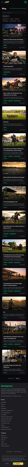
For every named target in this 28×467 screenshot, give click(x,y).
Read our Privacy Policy (16, 460)
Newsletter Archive (6, 421)
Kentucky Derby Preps (6, 416)
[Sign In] (25, 2)
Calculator (3, 408)
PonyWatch (4, 414)
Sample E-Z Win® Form (7, 410)
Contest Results (5, 427)
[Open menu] (2, 2)
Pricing (2, 425)
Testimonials (4, 437)
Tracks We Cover (5, 423)
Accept (18, 463)
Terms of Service (18, 451)
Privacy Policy (10, 451)
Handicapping (5, 20)
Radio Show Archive (6, 429)
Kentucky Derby (13, 20)
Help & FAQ (4, 444)
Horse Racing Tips (5, 412)
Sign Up (3, 439)
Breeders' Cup (6, 18)
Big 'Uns (3, 404)
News (19, 20)
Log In (2, 441)
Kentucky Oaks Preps (6, 419)
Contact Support (5, 446)
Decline (7, 463)
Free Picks (17, 18)
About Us (3, 435)
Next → (18, 378)
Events (11, 18)
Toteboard (3, 402)
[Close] (25, 464)
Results (3, 406)
